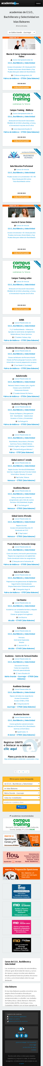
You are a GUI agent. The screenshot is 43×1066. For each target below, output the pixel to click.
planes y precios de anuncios (18, 1021)
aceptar (21, 1063)
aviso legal (33, 1045)
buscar (22, 807)
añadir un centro (14, 1019)
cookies (33, 1050)
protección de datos (29, 1047)
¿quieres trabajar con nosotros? (26, 1042)
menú (38, 3)
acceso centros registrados (17, 1016)
